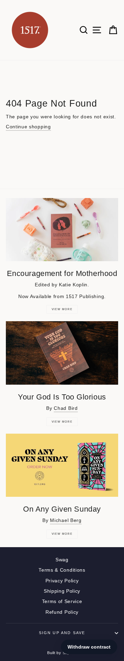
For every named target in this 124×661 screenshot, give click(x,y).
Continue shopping (28, 126)
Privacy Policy (62, 580)
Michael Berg (65, 520)
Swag (62, 559)
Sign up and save (62, 633)
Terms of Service (62, 601)
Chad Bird (66, 408)
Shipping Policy (62, 591)
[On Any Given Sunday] (62, 465)
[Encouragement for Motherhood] (62, 229)
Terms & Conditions (62, 570)
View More (62, 309)
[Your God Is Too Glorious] (62, 352)
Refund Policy (62, 612)
